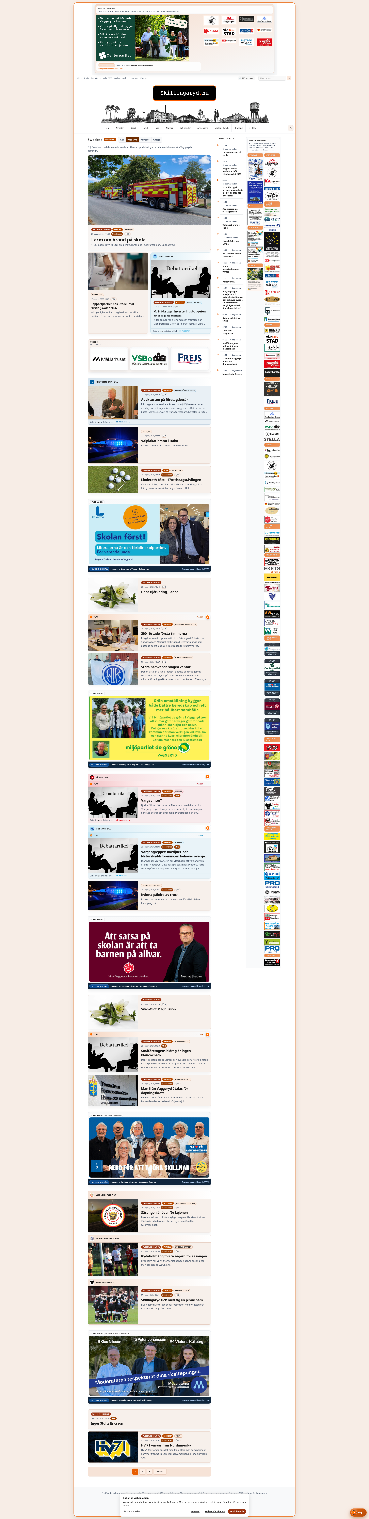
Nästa (160, 1471)
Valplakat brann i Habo (231, 226)
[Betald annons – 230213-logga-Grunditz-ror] (272, 227)
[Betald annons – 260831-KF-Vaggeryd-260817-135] (255, 255)
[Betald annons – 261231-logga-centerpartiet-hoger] (272, 667)
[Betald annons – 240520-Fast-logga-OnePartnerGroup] (264, 19)
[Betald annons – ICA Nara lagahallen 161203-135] (272, 182)
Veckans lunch (120, 78)
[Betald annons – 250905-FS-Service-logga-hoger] (211, 31)
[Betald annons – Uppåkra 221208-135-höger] (272, 570)
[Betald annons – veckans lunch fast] (272, 188)
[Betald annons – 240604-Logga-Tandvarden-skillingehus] (272, 304)
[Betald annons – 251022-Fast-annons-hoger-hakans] (272, 299)
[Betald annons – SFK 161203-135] (272, 798)
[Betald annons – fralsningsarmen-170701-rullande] (272, 519)
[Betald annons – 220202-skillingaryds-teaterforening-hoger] (272, 847)
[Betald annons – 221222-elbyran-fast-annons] (247, 31)
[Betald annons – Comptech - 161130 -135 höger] (272, 622)
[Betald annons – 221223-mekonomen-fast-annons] (272, 540)
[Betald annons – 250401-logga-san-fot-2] (272, 241)
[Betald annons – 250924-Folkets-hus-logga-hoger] (272, 389)
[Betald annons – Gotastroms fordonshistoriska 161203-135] (272, 908)
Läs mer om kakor (132, 1511)
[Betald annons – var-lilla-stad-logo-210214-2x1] (229, 31)
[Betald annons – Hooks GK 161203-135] (272, 756)
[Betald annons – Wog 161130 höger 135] (272, 596)
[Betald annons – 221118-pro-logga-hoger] (272, 949)
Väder (79, 78)
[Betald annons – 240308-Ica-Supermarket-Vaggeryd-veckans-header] (229, 20)
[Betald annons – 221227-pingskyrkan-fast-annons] (272, 511)
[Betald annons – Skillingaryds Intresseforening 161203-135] (272, 917)
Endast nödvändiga (215, 1511)
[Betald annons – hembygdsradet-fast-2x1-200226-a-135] (272, 926)
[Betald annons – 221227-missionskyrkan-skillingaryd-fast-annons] (272, 489)
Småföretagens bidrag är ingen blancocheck (230, 346)
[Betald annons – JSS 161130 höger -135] (272, 562)
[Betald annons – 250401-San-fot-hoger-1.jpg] (272, 268)
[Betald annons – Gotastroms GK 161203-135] (272, 782)
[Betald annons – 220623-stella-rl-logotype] (272, 440)
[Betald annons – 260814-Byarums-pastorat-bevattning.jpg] (255, 279)
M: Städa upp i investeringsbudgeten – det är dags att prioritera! (233, 191)
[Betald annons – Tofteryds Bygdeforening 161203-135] (272, 867)
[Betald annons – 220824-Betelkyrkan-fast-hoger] (272, 483)
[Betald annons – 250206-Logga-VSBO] (149, 358)
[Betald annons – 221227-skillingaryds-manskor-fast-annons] (272, 892)
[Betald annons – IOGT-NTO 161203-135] (272, 876)
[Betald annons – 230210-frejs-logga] (189, 358)
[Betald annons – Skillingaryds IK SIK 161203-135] (272, 747)
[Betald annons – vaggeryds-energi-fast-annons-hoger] (272, 962)
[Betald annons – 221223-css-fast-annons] (272, 255)
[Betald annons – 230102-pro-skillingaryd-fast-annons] (272, 884)
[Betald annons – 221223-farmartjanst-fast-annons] (272, 319)
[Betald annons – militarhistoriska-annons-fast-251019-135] (272, 836)
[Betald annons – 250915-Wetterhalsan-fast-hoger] (247, 42)
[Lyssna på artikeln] (208, 617)
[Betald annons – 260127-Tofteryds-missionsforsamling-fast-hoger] (272, 497)
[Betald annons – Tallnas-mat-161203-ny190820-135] (272, 173)
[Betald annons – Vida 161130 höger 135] (272, 588)
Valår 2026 (107, 78)
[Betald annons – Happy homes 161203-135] (272, 373)
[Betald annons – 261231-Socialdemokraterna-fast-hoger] (272, 706)
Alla (122, 139)
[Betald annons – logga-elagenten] (264, 42)
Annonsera (133, 78)
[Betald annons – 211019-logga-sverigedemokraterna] (272, 649)
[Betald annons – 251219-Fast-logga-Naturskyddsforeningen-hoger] (272, 941)
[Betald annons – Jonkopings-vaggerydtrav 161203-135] (272, 791)
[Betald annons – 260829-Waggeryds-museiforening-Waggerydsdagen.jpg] (255, 192)
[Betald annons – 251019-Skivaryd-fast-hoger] (272, 934)
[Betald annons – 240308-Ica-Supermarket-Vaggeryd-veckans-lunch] (272, 162)
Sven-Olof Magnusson (228, 332)
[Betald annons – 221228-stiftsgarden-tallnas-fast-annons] (211, 20)
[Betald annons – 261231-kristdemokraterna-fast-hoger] (272, 687)
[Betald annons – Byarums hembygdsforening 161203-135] (272, 900)
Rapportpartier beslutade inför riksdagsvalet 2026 (232, 171)
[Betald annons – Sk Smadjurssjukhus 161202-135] (272, 212)
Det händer (96, 78)
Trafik (86, 78)
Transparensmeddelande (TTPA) (110, 68)
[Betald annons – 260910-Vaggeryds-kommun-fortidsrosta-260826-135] (255, 238)
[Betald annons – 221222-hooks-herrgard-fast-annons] (272, 196)
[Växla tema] (290, 128)
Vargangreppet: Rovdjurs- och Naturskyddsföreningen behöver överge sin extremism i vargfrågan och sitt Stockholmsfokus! (233, 300)
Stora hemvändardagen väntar (231, 269)
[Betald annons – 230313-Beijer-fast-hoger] (272, 331)
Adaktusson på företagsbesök (230, 210)
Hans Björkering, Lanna (231, 242)
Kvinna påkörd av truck (231, 319)
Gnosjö (156, 139)
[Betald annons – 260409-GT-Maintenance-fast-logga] (272, 311)
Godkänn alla (237, 1511)
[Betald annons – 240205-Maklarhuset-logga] (109, 358)
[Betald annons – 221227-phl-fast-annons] (229, 41)
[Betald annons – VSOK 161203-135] (272, 765)
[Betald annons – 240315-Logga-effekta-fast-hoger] (272, 219)
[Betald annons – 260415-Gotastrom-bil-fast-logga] (247, 19)
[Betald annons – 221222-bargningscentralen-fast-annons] (272, 549)
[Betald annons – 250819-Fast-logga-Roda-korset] (272, 356)
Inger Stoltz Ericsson (233, 374)
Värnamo (145, 139)
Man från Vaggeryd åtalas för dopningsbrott (232, 361)
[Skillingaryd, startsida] (184, 93)
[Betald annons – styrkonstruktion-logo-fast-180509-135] (272, 605)
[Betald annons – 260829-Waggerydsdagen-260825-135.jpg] (255, 169)
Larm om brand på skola (232, 154)
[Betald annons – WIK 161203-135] (272, 813)
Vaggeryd (132, 139)
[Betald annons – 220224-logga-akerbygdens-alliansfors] (272, 456)
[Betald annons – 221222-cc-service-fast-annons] (272, 533)
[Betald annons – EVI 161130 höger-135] (272, 614)
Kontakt (143, 78)
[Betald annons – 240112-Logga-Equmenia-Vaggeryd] (272, 450)
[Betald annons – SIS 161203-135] (272, 806)
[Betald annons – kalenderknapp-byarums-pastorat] (211, 42)
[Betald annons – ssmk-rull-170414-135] (272, 773)
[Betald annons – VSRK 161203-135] (272, 822)
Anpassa (195, 1511)
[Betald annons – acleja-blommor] (272, 348)
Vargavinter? (229, 281)
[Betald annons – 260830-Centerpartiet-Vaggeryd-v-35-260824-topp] (148, 38)
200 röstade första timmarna (232, 255)
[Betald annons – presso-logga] (272, 578)
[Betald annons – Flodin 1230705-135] (272, 434)
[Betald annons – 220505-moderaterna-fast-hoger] (272, 726)
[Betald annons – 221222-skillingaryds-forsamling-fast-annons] (264, 30)
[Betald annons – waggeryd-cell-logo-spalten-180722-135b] (272, 631)
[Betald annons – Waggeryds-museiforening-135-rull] (272, 858)
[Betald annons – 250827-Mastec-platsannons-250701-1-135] (255, 217)
